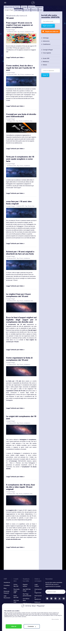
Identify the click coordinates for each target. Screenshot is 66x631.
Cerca (44, 75)
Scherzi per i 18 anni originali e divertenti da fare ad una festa (20, 252)
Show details (55, 619)
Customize (31, 626)
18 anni (22, 31)
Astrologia (24, 7)
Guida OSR (27, 10)
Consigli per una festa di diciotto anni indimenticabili (21, 115)
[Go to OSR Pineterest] (63, 598)
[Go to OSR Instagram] (47, 598)
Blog (5, 588)
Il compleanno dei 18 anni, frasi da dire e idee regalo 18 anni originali (20, 487)
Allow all (13, 626)
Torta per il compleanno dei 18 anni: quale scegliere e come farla (20, 159)
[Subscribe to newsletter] (63, 592)
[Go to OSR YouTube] (59, 598)
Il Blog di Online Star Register (12, 7)
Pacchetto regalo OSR (16, 590)
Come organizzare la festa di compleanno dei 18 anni (19, 359)
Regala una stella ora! (51, 31)
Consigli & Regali (9, 10)
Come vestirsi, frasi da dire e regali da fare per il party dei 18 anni (20, 67)
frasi (33, 31)
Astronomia (31, 7)
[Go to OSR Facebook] (55, 598)
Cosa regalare (18, 10)
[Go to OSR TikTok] (51, 598)
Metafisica (34, 10)
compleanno (28, 31)
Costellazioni (39, 7)
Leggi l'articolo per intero (15, 57)
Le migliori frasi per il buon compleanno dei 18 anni (18, 295)
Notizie (41, 10)
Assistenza (7, 582)
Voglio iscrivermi (47, 25)
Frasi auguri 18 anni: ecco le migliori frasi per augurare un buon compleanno (19, 25)
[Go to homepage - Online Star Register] (33, 2)
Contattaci (7, 585)
